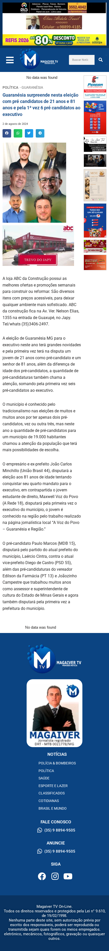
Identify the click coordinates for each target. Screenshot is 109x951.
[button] (7, 133)
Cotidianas (49, 801)
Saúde (44, 778)
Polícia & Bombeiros (57, 763)
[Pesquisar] (100, 60)
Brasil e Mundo (53, 808)
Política (46, 771)
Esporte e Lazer (53, 786)
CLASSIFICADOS (52, 793)
